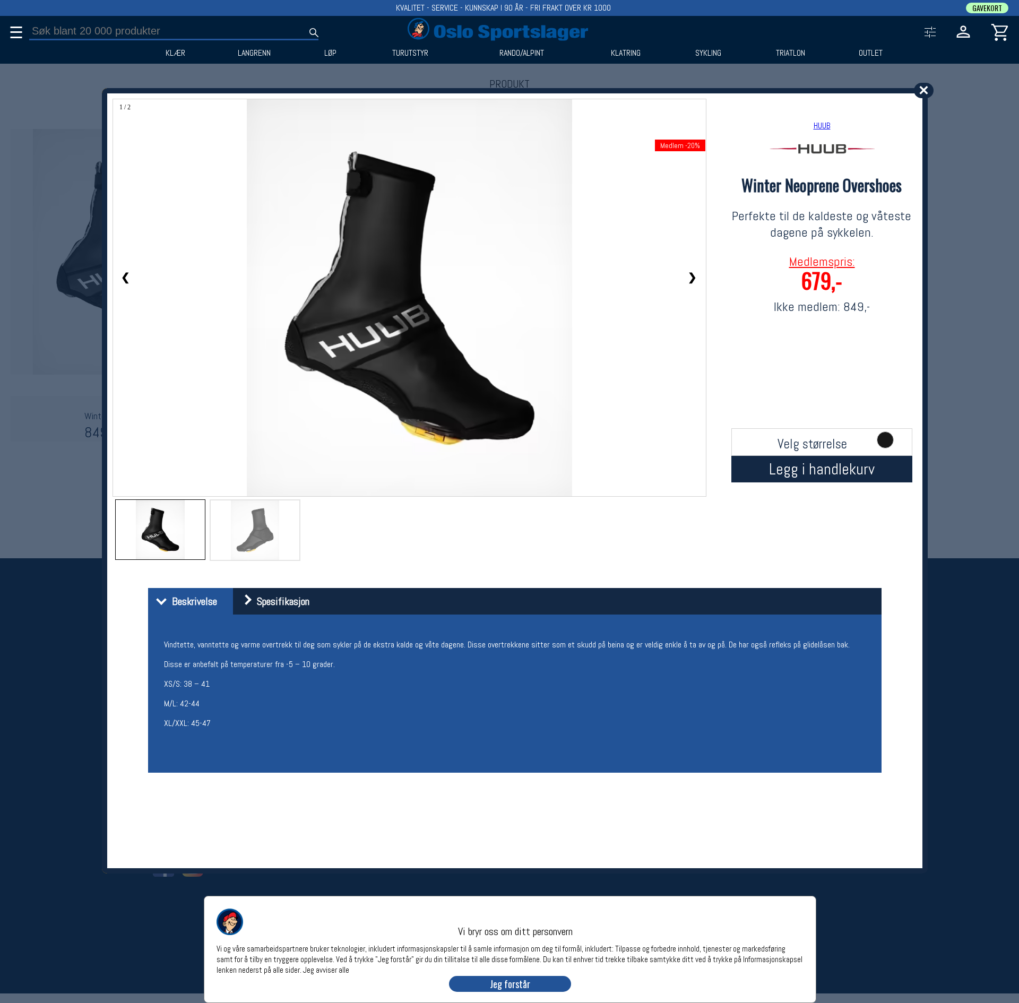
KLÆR (175, 53)
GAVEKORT (987, 8)
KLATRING (626, 53)
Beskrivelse (192, 601)
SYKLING (708, 53)
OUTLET (871, 53)
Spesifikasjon (280, 601)
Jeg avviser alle (326, 969)
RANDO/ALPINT (521, 53)
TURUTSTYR (410, 53)
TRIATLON (790, 53)
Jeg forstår (510, 984)
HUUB (822, 125)
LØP (330, 53)
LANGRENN (254, 53)
